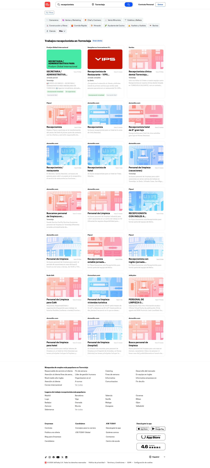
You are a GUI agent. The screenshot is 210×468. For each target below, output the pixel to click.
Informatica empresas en (146, 378)
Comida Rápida (80, 25)
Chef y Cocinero (94, 20)
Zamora (48, 406)
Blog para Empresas (53, 437)
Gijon (138, 402)
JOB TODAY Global (82, 432)
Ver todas (79, 385)
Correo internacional (53, 385)
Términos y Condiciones (115, 462)
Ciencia (52, 31)
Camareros (53, 20)
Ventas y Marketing (73, 20)
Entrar (160, 4)
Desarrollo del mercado (145, 371)
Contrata (48, 428)
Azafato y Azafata (138, 25)
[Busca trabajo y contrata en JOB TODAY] (47, 4)
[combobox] (75, 4)
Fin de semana (81, 371)
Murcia (78, 406)
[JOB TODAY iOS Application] (142, 429)
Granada (78, 402)
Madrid (48, 395)
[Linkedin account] (66, 457)
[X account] (62, 457)
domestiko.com (93, 103)
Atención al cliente (52, 381)
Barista (155, 25)
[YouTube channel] (58, 457)
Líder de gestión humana (85, 374)
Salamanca (49, 409)
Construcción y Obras (58, 25)
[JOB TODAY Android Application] (158, 429)
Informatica (110, 378)
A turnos (78, 381)
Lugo (47, 399)
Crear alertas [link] (97, 41)
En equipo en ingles (144, 374)
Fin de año (140, 381)
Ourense (139, 395)
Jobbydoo (132, 275)
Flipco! (49, 103)
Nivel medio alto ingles (54, 378)
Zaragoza (109, 406)
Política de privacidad (97, 462)
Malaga (108, 402)
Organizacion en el (83, 378)
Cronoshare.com (94, 275)
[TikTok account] (46, 457)
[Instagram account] (50, 457)
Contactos (110, 437)
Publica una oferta (52, 432)
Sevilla (108, 399)
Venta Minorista (114, 20)
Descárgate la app (113, 428)
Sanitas (131, 47)
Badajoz (48, 402)
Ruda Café (50, 275)
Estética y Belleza (135, 20)
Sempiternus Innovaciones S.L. (99, 47)
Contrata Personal (146, 4)
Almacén (97, 25)
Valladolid (140, 406)
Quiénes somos (112, 432)
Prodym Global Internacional (57, 47)
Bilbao (138, 399)
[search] (129, 4)
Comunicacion (111, 381)
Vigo (77, 399)
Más (61, 31)
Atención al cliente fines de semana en (59, 374)
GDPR (129, 462)
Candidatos (49, 441)
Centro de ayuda (113, 441)
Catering (109, 371)
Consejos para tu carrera (85, 428)
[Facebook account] (54, 457)
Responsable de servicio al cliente (59, 371)
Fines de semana (112, 374)
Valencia (108, 395)
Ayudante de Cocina (116, 25)
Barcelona (79, 395)
